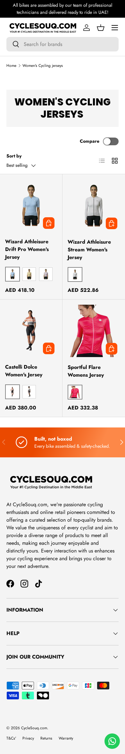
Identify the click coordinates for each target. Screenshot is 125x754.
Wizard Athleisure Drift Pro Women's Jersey (27, 249)
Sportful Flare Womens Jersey (86, 371)
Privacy (28, 738)
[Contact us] (112, 741)
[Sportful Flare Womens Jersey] (94, 331)
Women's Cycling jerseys (42, 65)
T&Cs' (11, 738)
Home (11, 65)
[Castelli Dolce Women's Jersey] (31, 331)
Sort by (13, 156)
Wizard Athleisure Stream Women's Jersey (89, 249)
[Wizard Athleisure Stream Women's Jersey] (94, 205)
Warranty (66, 738)
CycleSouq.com (34, 728)
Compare (89, 141)
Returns (46, 738)
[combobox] (62, 44)
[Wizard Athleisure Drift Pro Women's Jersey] (31, 205)
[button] (101, 28)
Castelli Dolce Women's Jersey (23, 370)
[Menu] (115, 28)
